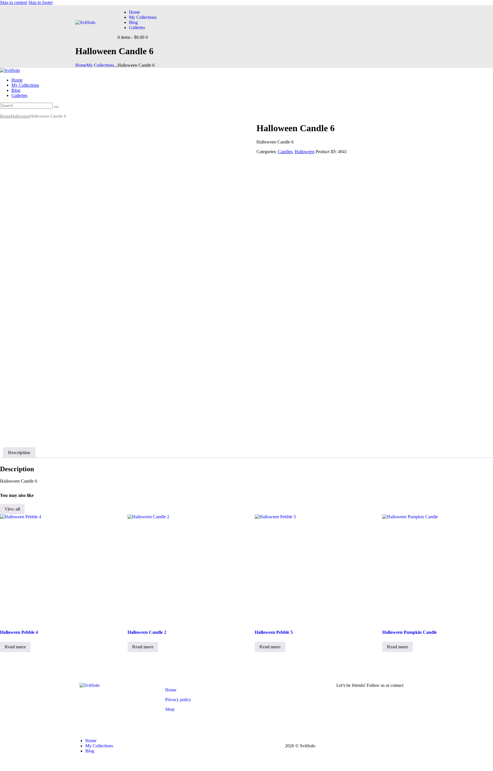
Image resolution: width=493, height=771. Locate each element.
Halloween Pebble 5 (274, 632)
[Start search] (56, 107)
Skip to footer (40, 2)
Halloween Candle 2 (147, 632)
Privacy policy (178, 699)
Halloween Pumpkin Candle (409, 632)
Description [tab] (19, 452)
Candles (285, 151)
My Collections (100, 65)
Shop (170, 709)
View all (12, 509)
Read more (15, 646)
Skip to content (13, 2)
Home (80, 65)
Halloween (20, 116)
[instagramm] (9, 111)
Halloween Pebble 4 (19, 632)
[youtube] (3, 111)
